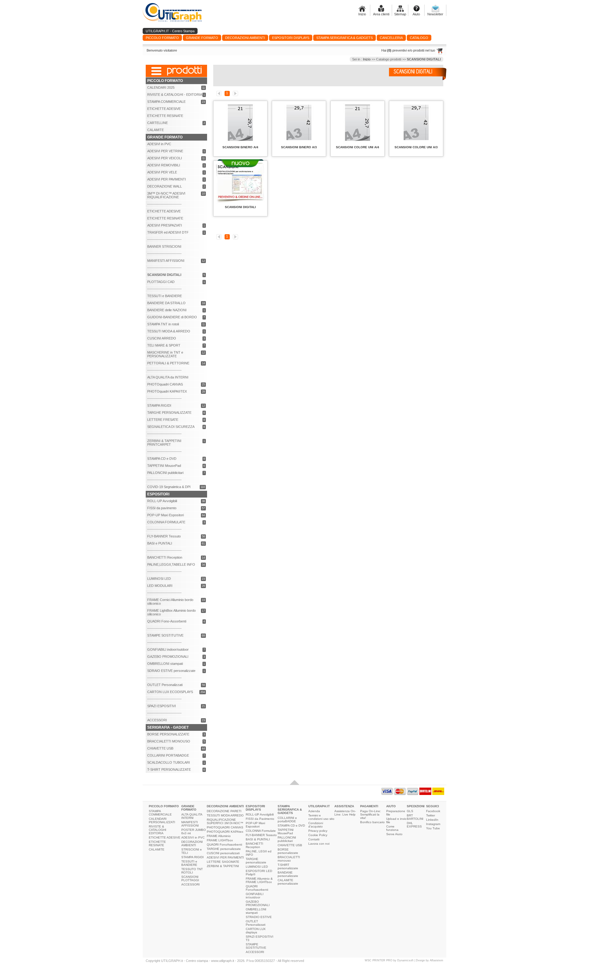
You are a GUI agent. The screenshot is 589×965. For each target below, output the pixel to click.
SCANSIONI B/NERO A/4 (240, 147)
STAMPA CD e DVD (161, 458)
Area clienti (381, 14)
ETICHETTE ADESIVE (164, 108)
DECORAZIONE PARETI (224, 811)
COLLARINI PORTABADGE (168, 755)
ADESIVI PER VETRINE (165, 151)
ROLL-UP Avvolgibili (162, 501)
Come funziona (392, 828)
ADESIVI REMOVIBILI (163, 165)
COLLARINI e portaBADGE (287, 819)
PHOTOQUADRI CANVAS (225, 827)
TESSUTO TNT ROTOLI (192, 870)
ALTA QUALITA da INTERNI (167, 377)
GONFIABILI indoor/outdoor (168, 649)
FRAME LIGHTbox (220, 840)
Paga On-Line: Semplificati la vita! (370, 814)
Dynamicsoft (405, 960)
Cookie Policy (317, 835)
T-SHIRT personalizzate (288, 866)
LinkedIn (432, 819)
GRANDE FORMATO (188, 807)
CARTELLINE (157, 123)
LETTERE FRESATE (162, 419)
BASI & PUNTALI (258, 839)
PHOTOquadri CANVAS (165, 384)
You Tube (433, 828)
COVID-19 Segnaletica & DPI (169, 487)
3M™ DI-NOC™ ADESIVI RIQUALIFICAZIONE (166, 195)
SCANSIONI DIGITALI (240, 207)
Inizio (362, 14)
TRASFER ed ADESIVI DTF (168, 232)
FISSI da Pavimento (260, 818)
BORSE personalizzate (288, 851)
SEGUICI (432, 806)
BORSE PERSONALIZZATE (168, 734)
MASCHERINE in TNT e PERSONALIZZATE (165, 354)
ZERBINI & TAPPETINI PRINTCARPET (164, 442)
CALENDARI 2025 (161, 87)
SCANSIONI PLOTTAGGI (190, 878)
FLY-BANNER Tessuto (164, 536)
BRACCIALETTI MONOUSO (168, 741)
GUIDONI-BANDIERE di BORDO (172, 317)
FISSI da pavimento (161, 508)
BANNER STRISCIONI (164, 246)
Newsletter (435, 14)
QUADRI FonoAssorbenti (224, 844)
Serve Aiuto (394, 834)
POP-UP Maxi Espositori (165, 515)
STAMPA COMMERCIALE (166, 101)
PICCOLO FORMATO (164, 806)
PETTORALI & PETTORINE (168, 363)
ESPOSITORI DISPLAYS (255, 807)
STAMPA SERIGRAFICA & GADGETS (290, 809)
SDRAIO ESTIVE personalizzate (171, 670)
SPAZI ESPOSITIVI (161, 706)
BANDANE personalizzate (288, 874)
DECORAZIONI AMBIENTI (192, 843)
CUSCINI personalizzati (223, 853)
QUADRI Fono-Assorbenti (166, 621)
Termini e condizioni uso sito (321, 817)
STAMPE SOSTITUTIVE (165, 635)
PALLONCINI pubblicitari (165, 473)
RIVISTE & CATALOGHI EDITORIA (157, 830)
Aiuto (416, 14)
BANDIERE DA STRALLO (166, 303)
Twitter (430, 815)
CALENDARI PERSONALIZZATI (162, 820)
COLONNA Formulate (261, 830)
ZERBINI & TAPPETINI (223, 866)
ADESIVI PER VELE (162, 172)
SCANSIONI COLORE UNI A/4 (357, 147)
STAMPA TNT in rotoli (163, 324)
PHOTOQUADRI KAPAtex (225, 831)
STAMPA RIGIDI (159, 405)
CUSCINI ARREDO (161, 338)
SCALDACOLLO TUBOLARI (168, 762)
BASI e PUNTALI (159, 543)
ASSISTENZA (344, 806)
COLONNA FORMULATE (166, 522)
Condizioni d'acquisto (315, 824)
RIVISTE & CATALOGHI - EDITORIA (174, 94)
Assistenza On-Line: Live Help (345, 812)
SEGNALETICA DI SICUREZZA (170, 426)
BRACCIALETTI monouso (289, 858)
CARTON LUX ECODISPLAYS (170, 692)
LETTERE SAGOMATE (223, 861)
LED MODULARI (159, 585)
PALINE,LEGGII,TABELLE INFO (171, 564)
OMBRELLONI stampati (165, 663)
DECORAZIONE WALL (164, 186)
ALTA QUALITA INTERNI (191, 816)
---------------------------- (164, 204)
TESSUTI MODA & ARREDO (168, 331)
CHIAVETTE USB (160, 748)
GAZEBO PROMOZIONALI (167, 656)
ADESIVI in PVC (159, 144)
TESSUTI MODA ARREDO (225, 815)
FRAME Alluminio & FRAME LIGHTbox (259, 880)
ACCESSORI (157, 720)
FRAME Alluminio (219, 836)
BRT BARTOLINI (415, 817)
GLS (410, 811)
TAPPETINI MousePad (164, 465)
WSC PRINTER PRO (378, 960)
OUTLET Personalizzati (165, 685)
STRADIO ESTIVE (259, 917)
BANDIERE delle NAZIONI (167, 310)
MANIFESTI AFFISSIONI (165, 260)
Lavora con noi (318, 843)
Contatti (313, 839)
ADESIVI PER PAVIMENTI (166, 179)
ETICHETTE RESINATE (165, 116)
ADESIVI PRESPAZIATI (164, 225)
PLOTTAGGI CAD (161, 282)
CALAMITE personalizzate (288, 881)
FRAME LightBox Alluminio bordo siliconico (171, 612)
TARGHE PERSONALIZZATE (169, 412)
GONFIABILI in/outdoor (255, 895)
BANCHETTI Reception (164, 557)
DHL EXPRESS (414, 824)
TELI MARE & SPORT (163, 345)
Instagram (433, 824)
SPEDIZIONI (416, 806)
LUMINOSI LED (159, 578)
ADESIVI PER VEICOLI (164, 158)
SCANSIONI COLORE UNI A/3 (416, 147)
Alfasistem (436, 960)
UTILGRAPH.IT (319, 806)
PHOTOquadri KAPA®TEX (167, 391)
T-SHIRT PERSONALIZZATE (169, 769)
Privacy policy (317, 830)
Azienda (314, 811)
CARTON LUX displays (256, 930)
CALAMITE (155, 130)
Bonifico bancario (372, 822)
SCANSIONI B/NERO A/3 (299, 147)
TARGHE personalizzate (224, 849)
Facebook (433, 811)
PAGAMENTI (369, 806)
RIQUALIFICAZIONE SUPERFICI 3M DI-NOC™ (225, 821)
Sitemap (400, 14)
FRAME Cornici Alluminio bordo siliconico (170, 601)
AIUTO (391, 806)
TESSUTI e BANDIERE (164, 296)
